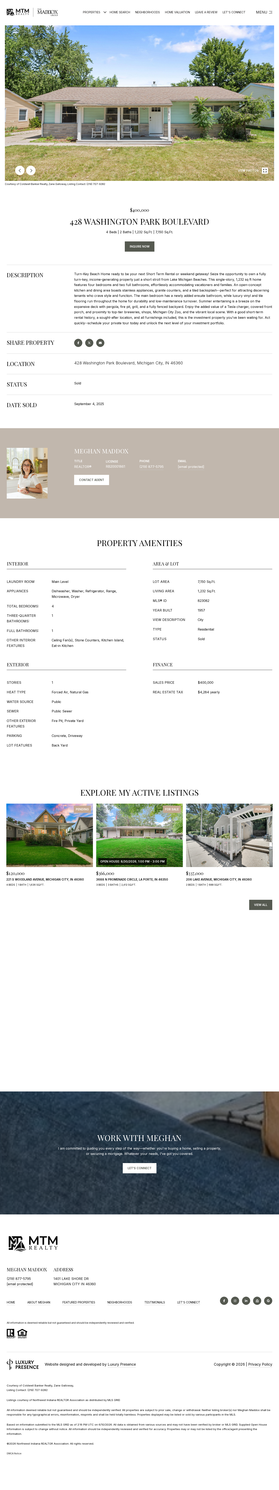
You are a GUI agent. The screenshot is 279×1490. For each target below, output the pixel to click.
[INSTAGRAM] (235, 1301)
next (31, 170)
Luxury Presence (122, 1364)
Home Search (120, 12)
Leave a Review (206, 12)
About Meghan (38, 1302)
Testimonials (154, 1302)
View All (260, 905)
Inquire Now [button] (140, 246)
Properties (91, 12)
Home (11, 1302)
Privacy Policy (260, 1364)
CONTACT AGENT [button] (91, 480)
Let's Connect (188, 1302)
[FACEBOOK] (224, 1301)
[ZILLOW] (257, 1301)
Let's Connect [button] (140, 1168)
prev (20, 170)
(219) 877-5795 (152, 467)
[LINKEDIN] (246, 1301)
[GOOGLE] (268, 1301)
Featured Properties (78, 1302)
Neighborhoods (147, 12)
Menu (261, 12)
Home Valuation (177, 12)
